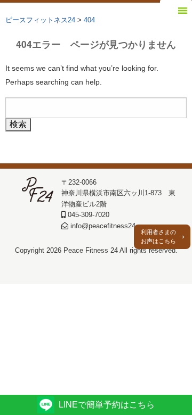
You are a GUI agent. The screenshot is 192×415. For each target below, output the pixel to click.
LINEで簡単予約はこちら (107, 404)
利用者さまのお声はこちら (158, 236)
